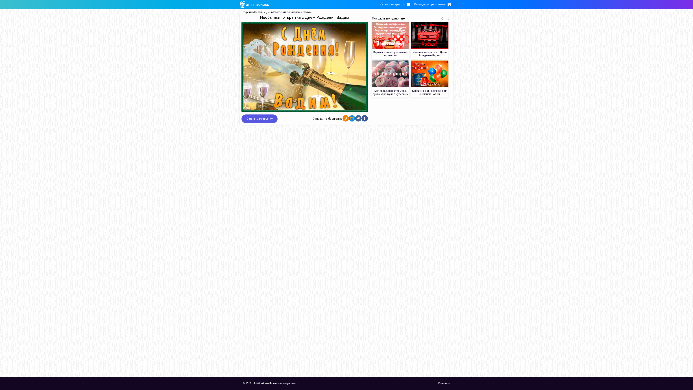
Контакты (444, 383)
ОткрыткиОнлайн (252, 12)
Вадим (307, 12)
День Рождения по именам (283, 12)
